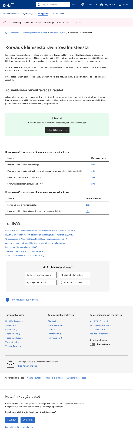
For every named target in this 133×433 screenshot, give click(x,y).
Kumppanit (13, 33)
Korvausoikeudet (57, 33)
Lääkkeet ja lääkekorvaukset (34, 33)
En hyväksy (28, 420)
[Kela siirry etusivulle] (8, 5)
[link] (11, 13)
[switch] (92, 344)
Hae (73, 5)
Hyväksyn (11, 420)
